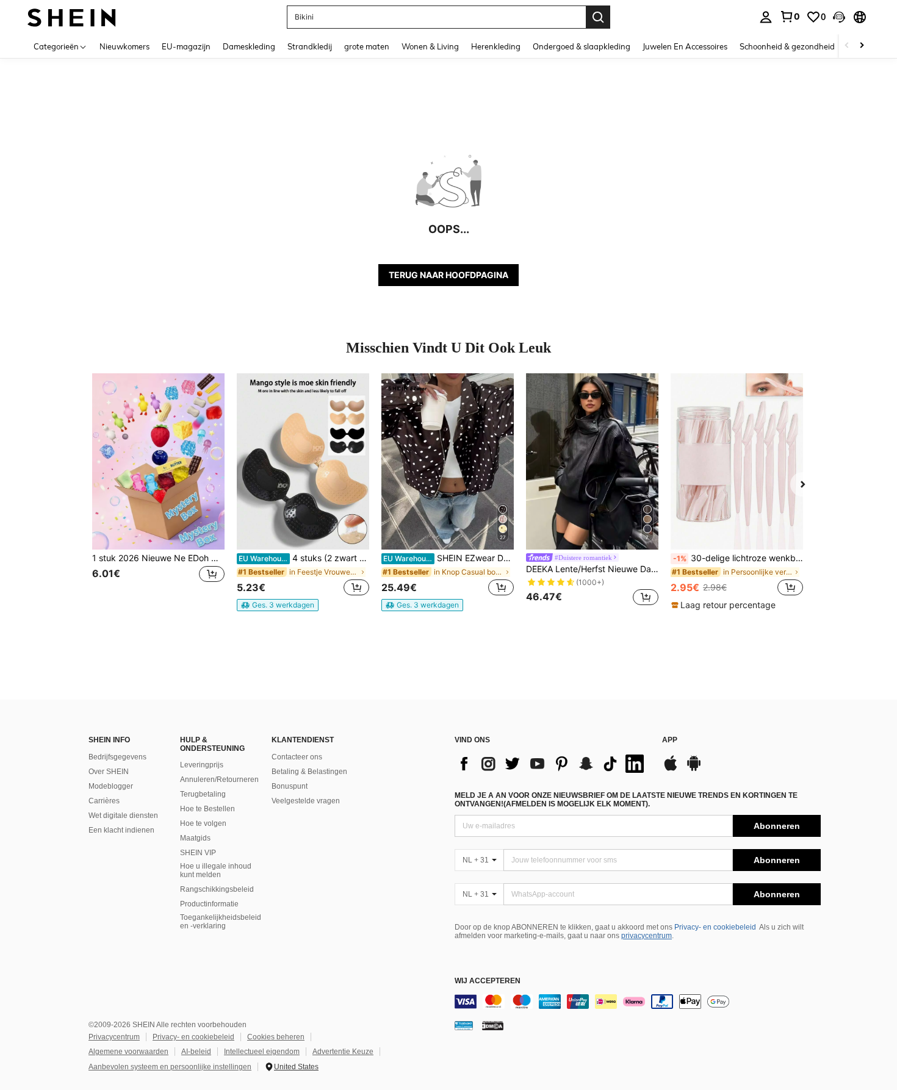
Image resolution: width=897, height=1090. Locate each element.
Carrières (104, 801)
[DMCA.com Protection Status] (492, 1025)
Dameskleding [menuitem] (249, 46)
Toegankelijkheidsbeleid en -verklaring (220, 921)
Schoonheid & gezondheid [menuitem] (787, 46)
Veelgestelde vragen (306, 801)
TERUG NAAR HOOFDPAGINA (448, 275)
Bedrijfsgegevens (117, 757)
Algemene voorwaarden (128, 1051)
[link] (789, 16)
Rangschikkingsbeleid (217, 889)
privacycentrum (646, 935)
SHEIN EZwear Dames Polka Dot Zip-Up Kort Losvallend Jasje (448, 558)
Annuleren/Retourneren (219, 779)
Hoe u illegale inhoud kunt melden (215, 870)
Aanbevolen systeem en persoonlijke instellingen (169, 1067)
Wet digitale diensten (123, 815)
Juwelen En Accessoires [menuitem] (685, 46)
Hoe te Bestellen (207, 809)
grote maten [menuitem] (366, 46)
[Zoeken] (598, 17)
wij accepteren (488, 981)
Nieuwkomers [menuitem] (124, 46)
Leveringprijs (201, 765)
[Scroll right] (861, 46)
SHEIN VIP (198, 852)
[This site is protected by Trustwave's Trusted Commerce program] (464, 1025)
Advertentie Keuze (342, 1051)
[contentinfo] (638, 1001)
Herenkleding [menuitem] (496, 46)
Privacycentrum (114, 1037)
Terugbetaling (203, 794)
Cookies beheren (275, 1037)
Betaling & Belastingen (309, 771)
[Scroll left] (847, 46)
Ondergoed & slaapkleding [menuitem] (581, 46)
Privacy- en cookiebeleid (715, 927)
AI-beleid (196, 1051)
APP (669, 740)
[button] (839, 17)
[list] (552, 764)
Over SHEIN (108, 771)
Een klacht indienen (121, 830)
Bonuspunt (290, 786)
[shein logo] (71, 16)
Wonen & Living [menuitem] (430, 46)
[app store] (670, 769)
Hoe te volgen (203, 823)
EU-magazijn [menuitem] (186, 46)
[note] (278, 605)
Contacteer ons (297, 757)
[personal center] (765, 17)
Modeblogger (110, 786)
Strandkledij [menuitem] (309, 46)
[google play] (693, 769)
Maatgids (195, 838)
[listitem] (158, 491)
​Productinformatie (209, 904)
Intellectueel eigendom (262, 1051)
